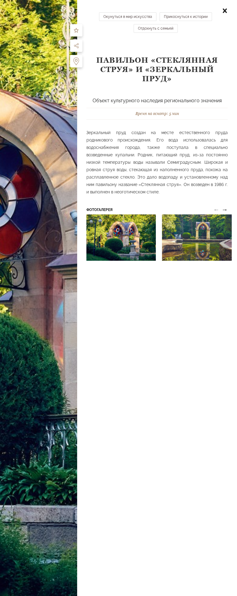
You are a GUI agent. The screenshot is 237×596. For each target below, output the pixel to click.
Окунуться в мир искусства (127, 17)
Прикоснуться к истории (186, 17)
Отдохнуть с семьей (155, 28)
